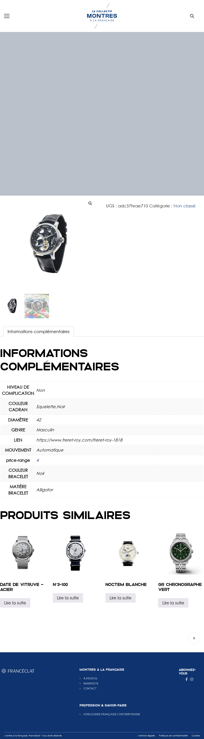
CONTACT (90, 688)
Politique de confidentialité (173, 735)
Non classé (185, 205)
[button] (90, 203)
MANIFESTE (90, 683)
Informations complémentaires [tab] (39, 331)
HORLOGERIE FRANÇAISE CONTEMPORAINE (111, 714)
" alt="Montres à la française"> (37, 684)
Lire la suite (15, 602)
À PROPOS (90, 678)
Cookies (196, 735)
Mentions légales (146, 735)
